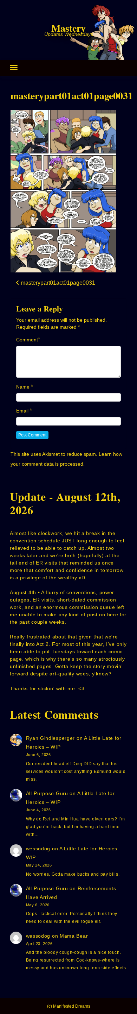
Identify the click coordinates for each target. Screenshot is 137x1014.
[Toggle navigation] (14, 67)
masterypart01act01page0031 (72, 95)
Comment (27, 339)
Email (22, 411)
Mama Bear (74, 936)
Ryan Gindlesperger (50, 738)
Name (23, 387)
